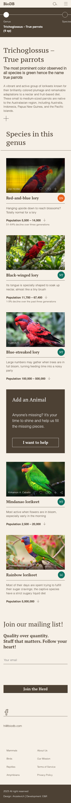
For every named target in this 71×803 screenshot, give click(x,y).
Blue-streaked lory (22, 352)
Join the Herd (35, 688)
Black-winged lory (22, 275)
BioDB (8, 3)
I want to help (35, 442)
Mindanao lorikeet (22, 501)
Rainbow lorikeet (21, 574)
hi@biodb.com (12, 726)
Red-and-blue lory (22, 197)
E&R (44, 796)
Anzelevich (18, 796)
